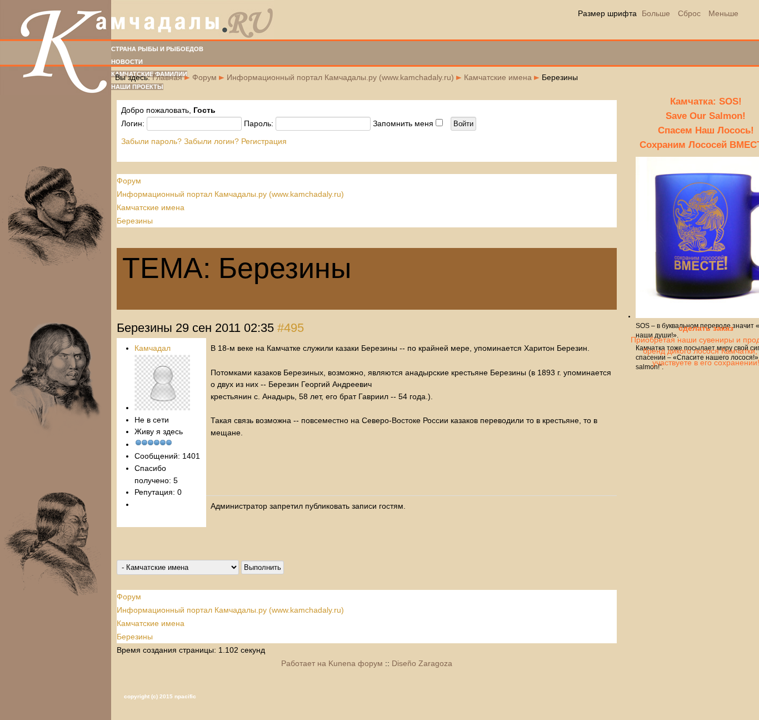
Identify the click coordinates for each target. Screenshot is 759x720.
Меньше (723, 13)
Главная (167, 77)
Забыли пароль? (151, 141)
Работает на (303, 663)
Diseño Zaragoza (422, 663)
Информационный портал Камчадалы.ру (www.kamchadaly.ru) (340, 77)
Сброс (689, 13)
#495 (290, 328)
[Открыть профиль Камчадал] (162, 407)
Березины (135, 220)
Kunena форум (355, 663)
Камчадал (152, 348)
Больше (656, 13)
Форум (204, 77)
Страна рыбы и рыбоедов (157, 49)
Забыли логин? (211, 141)
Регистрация (264, 141)
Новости (127, 61)
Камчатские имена (498, 77)
